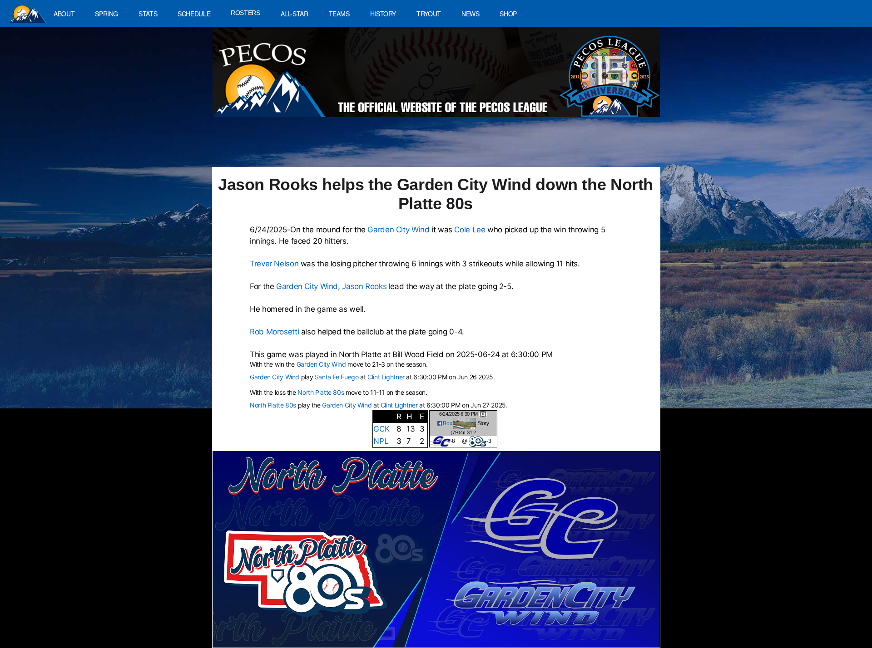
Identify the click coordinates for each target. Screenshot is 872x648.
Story (483, 423)
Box (447, 423)
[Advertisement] (379, 146)
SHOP (508, 13)
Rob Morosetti (274, 331)
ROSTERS (245, 12)
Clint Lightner (386, 377)
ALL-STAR (294, 13)
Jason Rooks (364, 286)
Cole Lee (469, 229)
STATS (148, 13)
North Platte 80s (320, 392)
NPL (380, 441)
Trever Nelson (274, 263)
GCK (381, 428)
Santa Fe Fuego (337, 377)
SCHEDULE (194, 13)
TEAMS (339, 13)
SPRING (106, 13)
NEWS (470, 13)
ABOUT (64, 13)
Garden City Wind (398, 229)
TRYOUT (428, 13)
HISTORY (383, 13)
